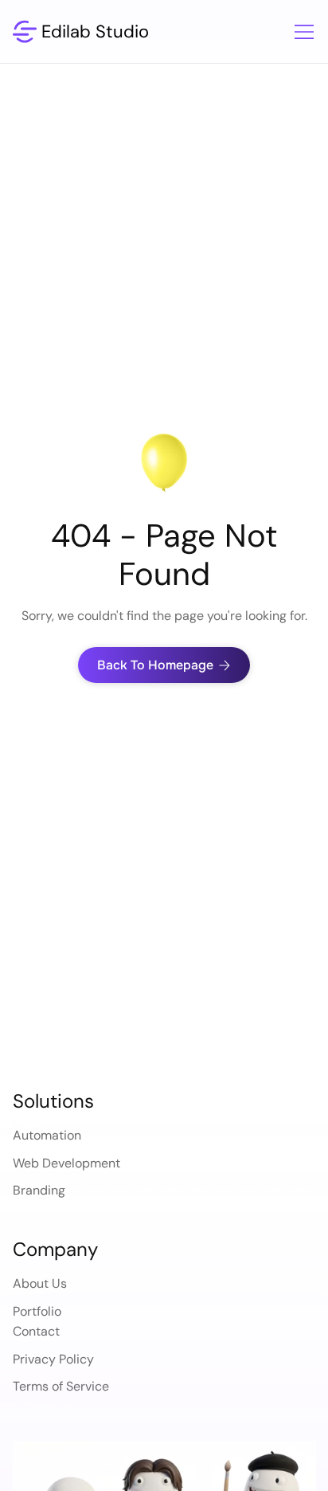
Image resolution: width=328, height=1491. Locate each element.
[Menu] (295, 32)
